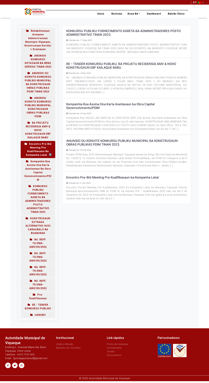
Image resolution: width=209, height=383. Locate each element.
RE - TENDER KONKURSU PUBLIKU (38, 306)
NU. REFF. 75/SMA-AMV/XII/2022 (38, 284)
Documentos (114, 355)
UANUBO (40, 314)
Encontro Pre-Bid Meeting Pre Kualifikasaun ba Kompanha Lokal (38, 149)
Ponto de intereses (118, 344)
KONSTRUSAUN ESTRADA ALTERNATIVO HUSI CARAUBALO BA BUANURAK (38, 226)
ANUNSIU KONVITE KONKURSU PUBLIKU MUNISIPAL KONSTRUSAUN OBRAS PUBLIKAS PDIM (38, 107)
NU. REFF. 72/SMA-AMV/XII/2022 (38, 243)
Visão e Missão (65, 344)
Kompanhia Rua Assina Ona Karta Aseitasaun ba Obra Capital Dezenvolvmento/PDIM (37, 170)
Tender (111, 351)
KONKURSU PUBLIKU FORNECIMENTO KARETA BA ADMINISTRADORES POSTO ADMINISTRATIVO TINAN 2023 (38, 199)
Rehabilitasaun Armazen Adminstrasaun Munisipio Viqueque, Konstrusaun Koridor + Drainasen (38, 40)
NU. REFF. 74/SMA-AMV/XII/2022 (38, 271)
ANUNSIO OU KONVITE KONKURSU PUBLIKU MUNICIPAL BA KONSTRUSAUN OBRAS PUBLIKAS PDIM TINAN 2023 (38, 82)
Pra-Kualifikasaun (38, 296)
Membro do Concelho (68, 347)
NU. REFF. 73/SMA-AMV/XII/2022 (38, 257)
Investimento (114, 347)
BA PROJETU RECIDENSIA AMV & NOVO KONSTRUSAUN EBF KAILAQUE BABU (38, 130)
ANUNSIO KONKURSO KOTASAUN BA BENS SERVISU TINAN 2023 (37, 61)
